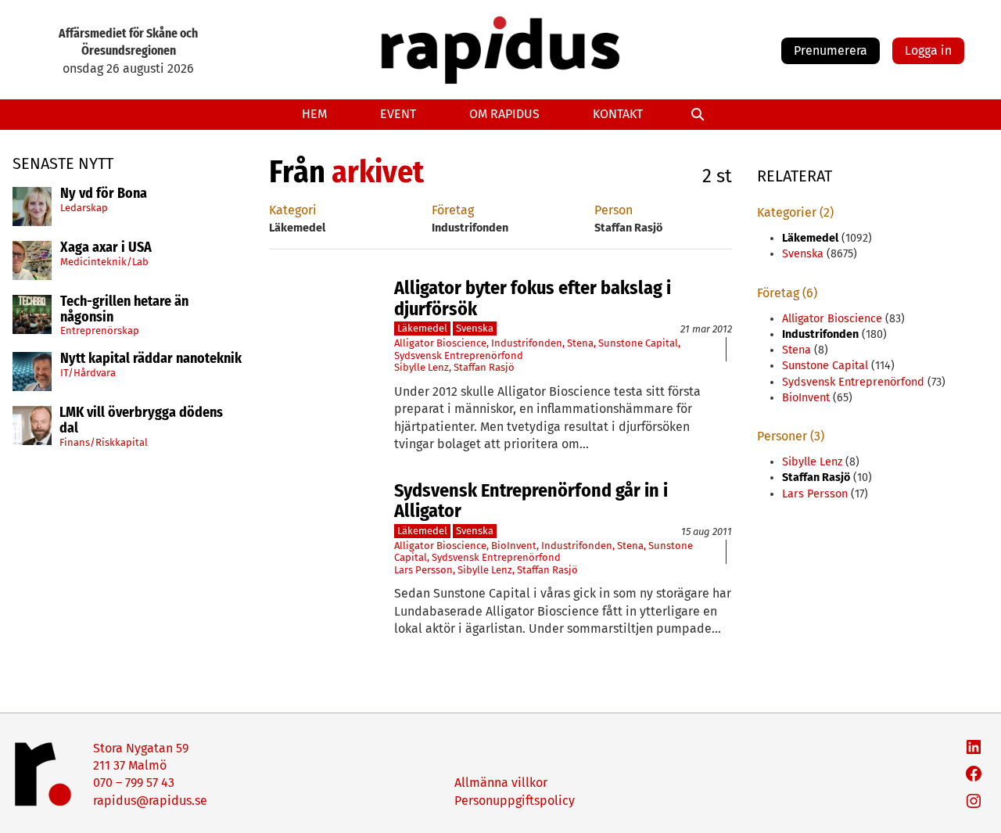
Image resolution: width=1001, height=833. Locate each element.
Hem (314, 113)
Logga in (928, 50)
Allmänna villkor (500, 782)
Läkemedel (422, 328)
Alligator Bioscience (440, 343)
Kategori (293, 210)
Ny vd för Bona (103, 194)
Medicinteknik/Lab (104, 261)
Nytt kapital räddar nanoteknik (151, 359)
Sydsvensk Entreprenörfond (458, 355)
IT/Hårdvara (88, 373)
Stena (580, 343)
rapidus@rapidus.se (150, 800)
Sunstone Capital (638, 343)
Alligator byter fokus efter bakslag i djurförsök (532, 298)
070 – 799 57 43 (133, 782)
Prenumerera (830, 50)
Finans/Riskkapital (103, 441)
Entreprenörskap (99, 330)
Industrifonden (526, 343)
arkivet (378, 172)
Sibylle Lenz (421, 367)
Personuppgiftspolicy (514, 800)
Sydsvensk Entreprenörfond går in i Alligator (531, 501)
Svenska (474, 328)
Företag (453, 210)
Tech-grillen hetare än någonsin (124, 309)
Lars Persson (423, 570)
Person (613, 210)
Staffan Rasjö (484, 367)
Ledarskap (84, 207)
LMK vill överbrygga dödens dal (141, 420)
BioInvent (513, 545)
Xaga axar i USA (106, 248)
